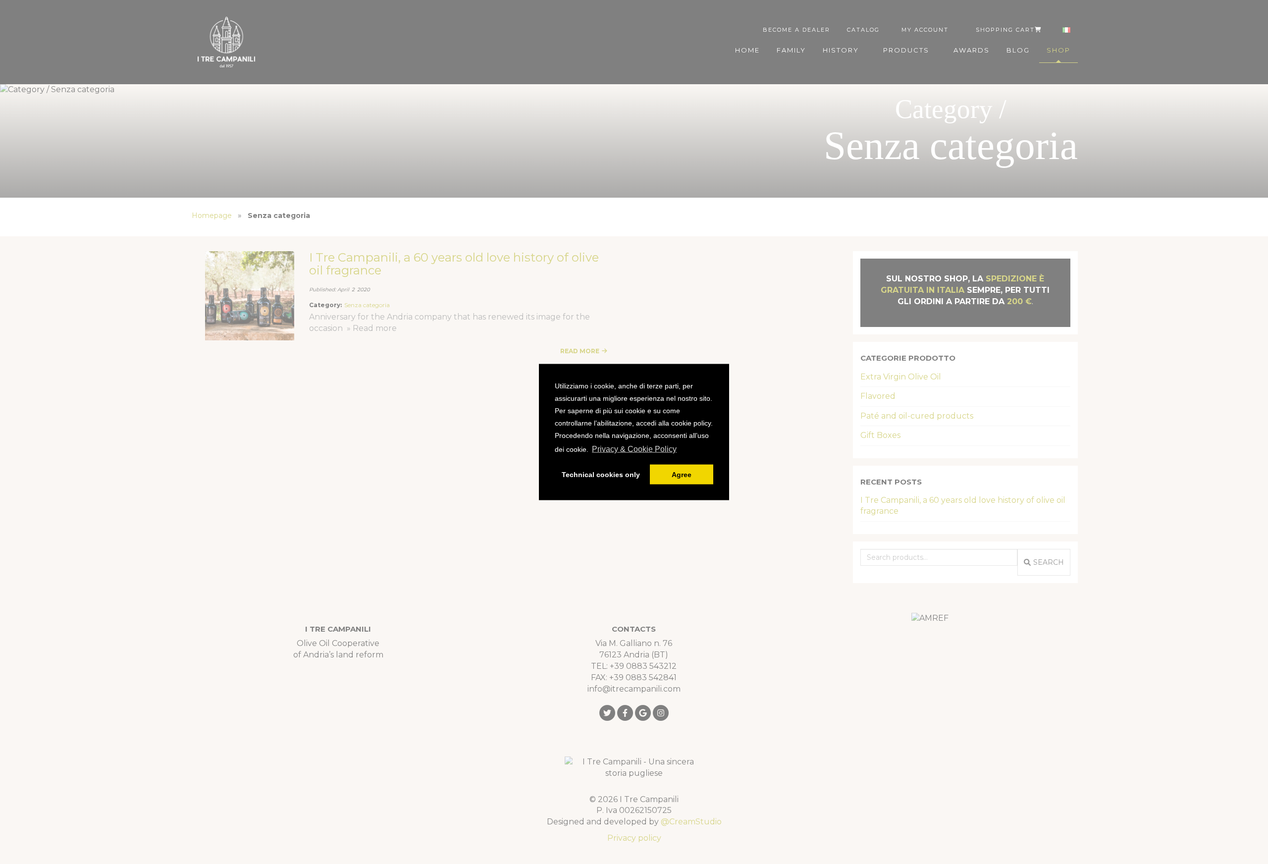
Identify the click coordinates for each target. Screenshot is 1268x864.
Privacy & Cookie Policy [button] (634, 449)
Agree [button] (681, 475)
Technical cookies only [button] (601, 475)
